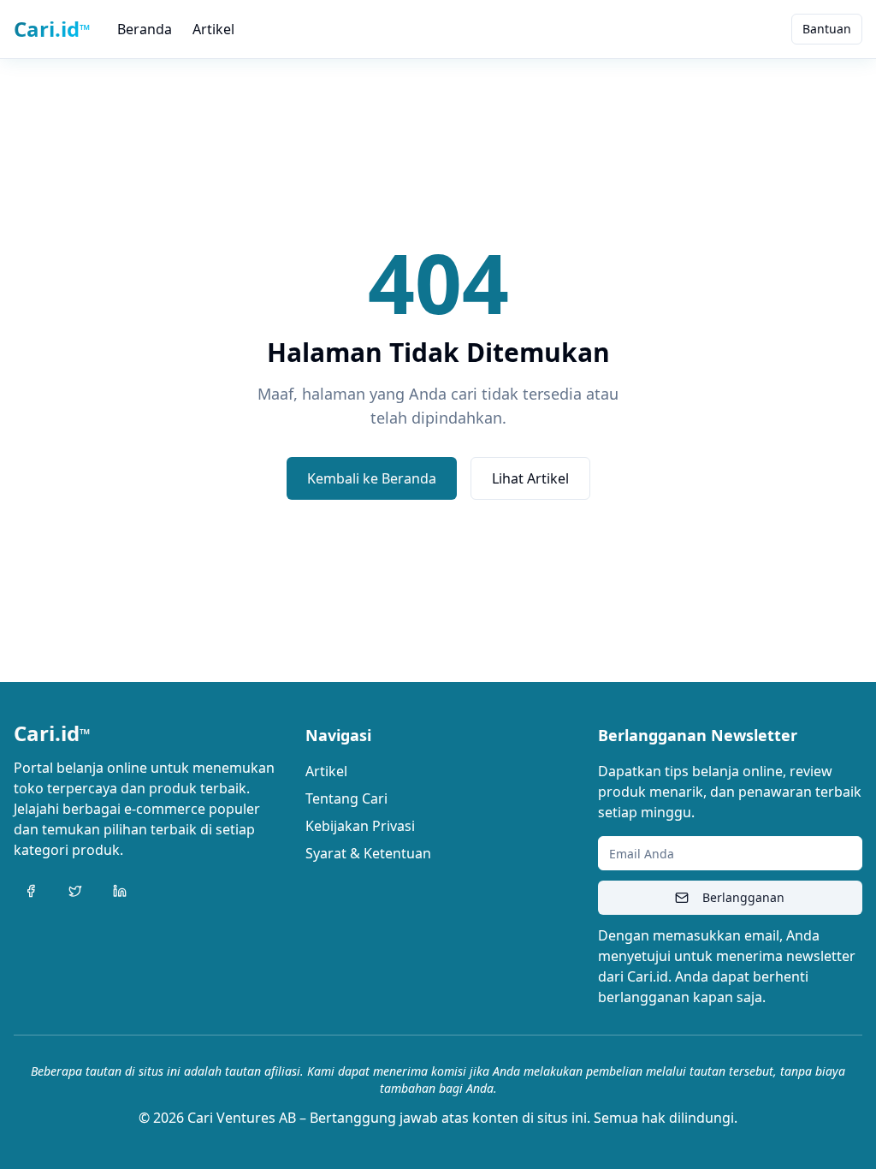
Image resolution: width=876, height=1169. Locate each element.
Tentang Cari (346, 798)
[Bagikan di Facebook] (31, 891)
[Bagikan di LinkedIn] (120, 891)
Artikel (213, 29)
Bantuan (826, 29)
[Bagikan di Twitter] (75, 891)
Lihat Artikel (530, 478)
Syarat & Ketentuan (368, 853)
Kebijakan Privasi (360, 825)
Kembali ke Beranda (371, 478)
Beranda (144, 29)
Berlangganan (743, 897)
